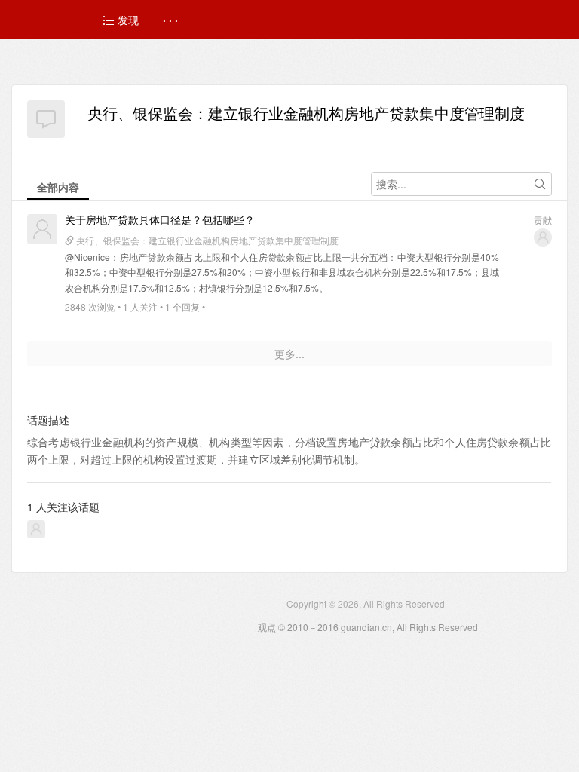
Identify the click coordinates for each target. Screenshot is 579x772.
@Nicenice (87, 256)
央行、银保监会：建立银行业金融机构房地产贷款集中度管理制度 (306, 113)
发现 (127, 19)
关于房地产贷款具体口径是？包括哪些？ (160, 219)
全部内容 (58, 187)
